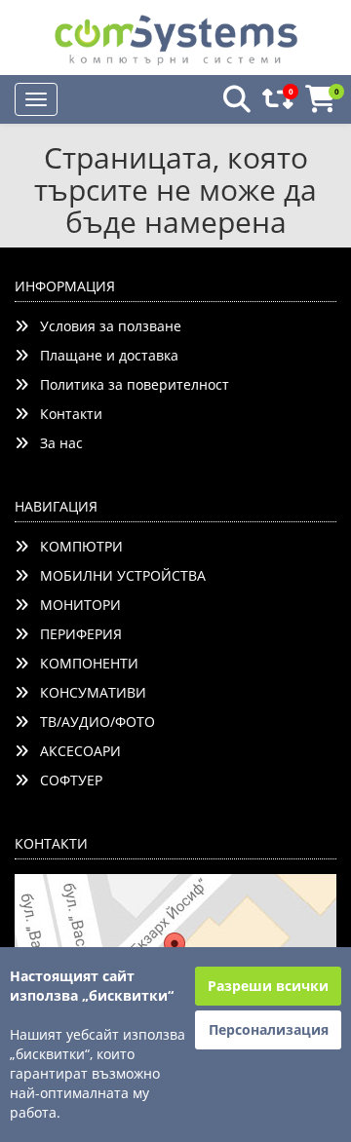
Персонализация (269, 1029)
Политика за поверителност (128, 384)
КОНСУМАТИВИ (87, 692)
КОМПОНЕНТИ (83, 663)
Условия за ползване (104, 326)
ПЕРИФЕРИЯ (75, 634)
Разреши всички (268, 985)
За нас (55, 443)
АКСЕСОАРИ (74, 751)
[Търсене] (231, 100)
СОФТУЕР (65, 780)
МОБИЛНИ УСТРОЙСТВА (117, 575)
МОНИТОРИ (74, 604)
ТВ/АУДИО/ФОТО (91, 721)
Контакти (65, 413)
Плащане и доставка (103, 355)
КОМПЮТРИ (75, 546)
